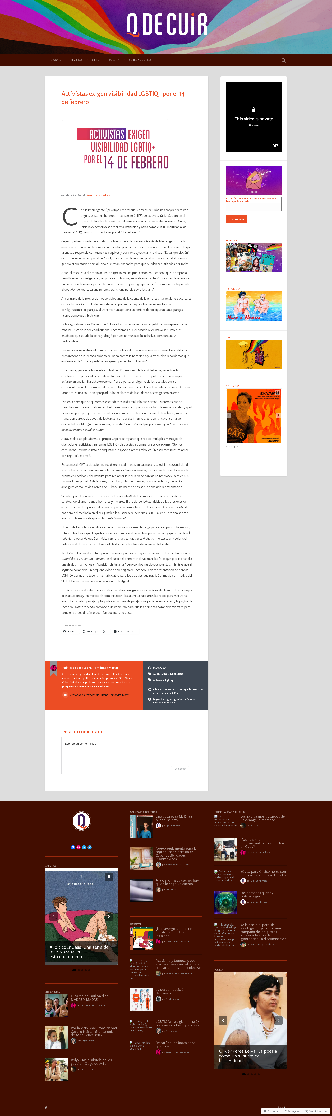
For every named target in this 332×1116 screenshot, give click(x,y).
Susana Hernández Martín (93, 1005)
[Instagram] (78, 847)
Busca (283, 60)
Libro (95, 60)
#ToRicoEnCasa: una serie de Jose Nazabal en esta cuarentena (79, 952)
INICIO (54, 60)
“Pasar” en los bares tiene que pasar (175, 1044)
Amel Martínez (172, 999)
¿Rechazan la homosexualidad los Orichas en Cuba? (262, 843)
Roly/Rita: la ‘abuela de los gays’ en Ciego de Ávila (91, 1062)
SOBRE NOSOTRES (140, 60)
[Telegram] (84, 847)
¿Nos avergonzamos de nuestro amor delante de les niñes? (175, 932)
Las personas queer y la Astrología (257, 894)
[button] (228, 415)
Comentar (180, 768)
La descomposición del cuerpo (171, 991)
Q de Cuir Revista (174, 826)
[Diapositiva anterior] (53, 916)
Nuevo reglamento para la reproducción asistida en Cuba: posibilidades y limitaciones (176, 854)
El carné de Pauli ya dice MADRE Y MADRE (89, 998)
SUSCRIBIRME (236, 219)
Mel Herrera (171, 889)
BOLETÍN (114, 60)
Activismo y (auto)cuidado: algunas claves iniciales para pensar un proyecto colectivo (178, 964)
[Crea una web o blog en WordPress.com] (46, 1108)
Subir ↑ (282, 1107)
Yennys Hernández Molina (178, 865)
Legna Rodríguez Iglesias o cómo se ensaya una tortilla (174, 701)
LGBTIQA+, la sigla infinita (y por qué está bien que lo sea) (178, 1023)
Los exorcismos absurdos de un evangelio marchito (262, 818)
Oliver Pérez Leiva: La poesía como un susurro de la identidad (248, 1056)
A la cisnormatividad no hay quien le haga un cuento (177, 882)
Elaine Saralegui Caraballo (262, 944)
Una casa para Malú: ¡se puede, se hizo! (174, 818)
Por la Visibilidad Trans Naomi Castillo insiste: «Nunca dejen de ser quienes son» (94, 1031)
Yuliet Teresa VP (88, 1069)
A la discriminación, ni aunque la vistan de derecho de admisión (178, 691)
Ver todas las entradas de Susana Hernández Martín (99, 695)
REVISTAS (77, 60)
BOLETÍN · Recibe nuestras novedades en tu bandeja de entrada (251, 200)
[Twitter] (89, 847)
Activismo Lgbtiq (163, 680)
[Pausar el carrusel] (109, 877)
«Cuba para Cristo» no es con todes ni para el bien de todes (263, 873)
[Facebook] (73, 847)
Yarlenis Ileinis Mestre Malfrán (179, 973)
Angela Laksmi (87, 1041)
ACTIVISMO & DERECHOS (73, 195)
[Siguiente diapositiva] (109, 916)
